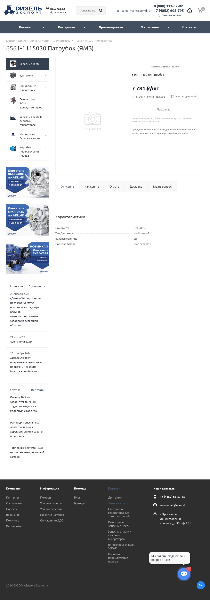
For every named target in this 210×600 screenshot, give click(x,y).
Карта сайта (14, 526)
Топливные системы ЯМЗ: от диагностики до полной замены (27, 452)
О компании (14, 503)
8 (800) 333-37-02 (168, 5)
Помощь (45, 497)
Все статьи (38, 390)
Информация (49, 488)
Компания (13, 488)
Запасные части (118, 503)
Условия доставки (52, 509)
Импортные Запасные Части (118, 523)
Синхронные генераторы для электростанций (119, 512)
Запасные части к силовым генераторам (119, 535)
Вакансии (12, 514)
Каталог (114, 488)
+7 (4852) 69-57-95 (172, 496)
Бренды (79, 503)
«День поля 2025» (21, 341)
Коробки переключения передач (118, 557)
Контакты (12, 497)
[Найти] (101, 10)
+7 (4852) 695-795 (169, 10)
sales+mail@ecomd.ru (136, 10)
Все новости (37, 286)
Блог (77, 497)
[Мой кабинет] (189, 10)
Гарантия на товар (52, 514)
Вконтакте (201, 585)
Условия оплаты (51, 503)
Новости (11, 509)
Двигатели (115, 497)
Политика (12, 520)
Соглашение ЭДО (52, 520)
